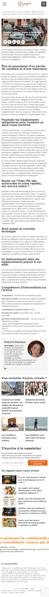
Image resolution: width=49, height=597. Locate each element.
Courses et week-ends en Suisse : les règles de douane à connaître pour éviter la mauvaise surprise (12, 406)
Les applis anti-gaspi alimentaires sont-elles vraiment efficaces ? (30, 490)
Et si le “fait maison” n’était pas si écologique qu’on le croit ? (32, 480)
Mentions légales (34, 591)
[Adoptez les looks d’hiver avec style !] (36, 389)
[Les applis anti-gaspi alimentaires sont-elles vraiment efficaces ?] (9, 490)
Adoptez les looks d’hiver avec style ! (35, 401)
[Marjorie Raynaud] (36, 357)
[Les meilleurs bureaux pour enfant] (12, 424)
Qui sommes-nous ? (9, 591)
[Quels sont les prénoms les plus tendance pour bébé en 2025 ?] (9, 501)
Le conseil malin (9, 12)
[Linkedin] (5, 368)
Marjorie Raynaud (14, 342)
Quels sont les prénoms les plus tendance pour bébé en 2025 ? (32, 501)
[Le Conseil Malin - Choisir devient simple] (24, 4)
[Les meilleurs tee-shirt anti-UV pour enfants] (36, 424)
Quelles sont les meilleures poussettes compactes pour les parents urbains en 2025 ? (32, 512)
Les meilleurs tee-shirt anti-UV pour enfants (35, 438)
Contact (22, 591)
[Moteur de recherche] (43, 4)
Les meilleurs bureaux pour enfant (9, 438)
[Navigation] (8, 4)
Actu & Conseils (23, 12)
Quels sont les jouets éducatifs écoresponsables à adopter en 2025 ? (31, 522)
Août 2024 (6, 38)
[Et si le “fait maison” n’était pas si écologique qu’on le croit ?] (9, 480)
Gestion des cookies (16, 593)
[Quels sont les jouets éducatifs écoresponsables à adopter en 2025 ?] (9, 523)
